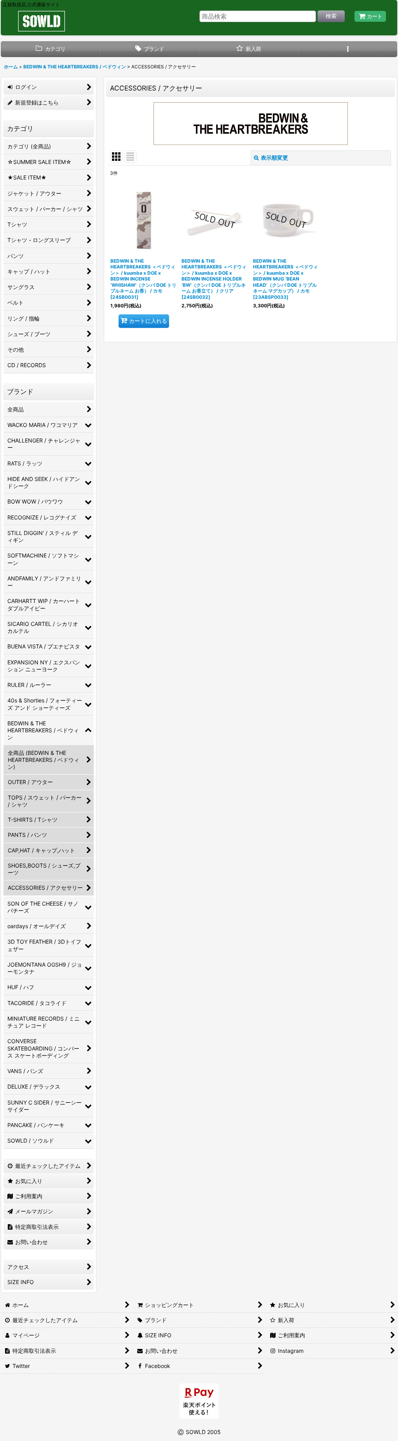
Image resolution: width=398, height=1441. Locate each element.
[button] (347, 49)
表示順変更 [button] (274, 157)
